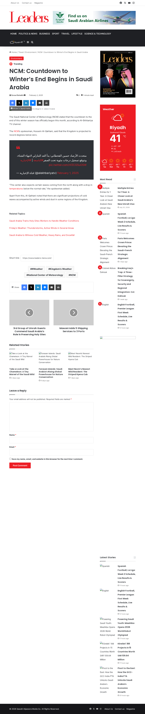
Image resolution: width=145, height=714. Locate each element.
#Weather (37, 268)
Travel (65, 33)
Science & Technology (97, 33)
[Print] (46, 103)
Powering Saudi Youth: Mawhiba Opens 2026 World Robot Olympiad (126, 627)
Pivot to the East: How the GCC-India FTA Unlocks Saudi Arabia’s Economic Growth (126, 680)
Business (44, 33)
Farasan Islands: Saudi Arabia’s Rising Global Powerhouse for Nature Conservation (51, 373)
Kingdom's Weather (61, 268)
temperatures (16, 188)
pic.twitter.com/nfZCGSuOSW (68, 165)
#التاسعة (38, 160)
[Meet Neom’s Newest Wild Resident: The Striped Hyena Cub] (80, 359)
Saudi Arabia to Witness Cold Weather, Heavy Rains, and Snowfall (42, 235)
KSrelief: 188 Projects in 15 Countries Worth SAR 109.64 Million (126, 651)
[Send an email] (24, 95)
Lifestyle (77, 33)
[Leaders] (29, 17)
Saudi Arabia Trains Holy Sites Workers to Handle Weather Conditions (44, 220)
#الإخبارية (25, 160)
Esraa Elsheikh (17, 95)
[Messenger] (33, 103)
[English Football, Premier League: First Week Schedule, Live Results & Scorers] (108, 308)
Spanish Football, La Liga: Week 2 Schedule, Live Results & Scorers (127, 221)
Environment (30, 52)
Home (13, 33)
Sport (55, 33)
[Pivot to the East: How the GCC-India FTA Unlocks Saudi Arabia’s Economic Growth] (108, 680)
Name (12, 435)
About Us (15, 3)
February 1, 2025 (68, 173)
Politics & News (28, 33)
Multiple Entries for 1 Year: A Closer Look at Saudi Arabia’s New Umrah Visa (126, 196)
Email (12, 447)
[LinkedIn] (26, 103)
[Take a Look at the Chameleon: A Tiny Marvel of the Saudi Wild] (22, 359)
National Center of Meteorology (45, 275)
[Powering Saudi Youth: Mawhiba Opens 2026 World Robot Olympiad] (108, 627)
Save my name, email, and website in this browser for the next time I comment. (47, 459)
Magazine (38, 3)
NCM (16, 131)
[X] (19, 103)
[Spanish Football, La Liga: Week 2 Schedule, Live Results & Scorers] (108, 217)
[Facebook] (12, 103)
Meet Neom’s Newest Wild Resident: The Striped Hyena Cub (79, 372)
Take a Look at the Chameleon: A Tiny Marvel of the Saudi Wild (21, 372)
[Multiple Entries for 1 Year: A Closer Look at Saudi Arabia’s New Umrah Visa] (108, 198)
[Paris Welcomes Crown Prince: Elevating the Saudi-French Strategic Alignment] (108, 250)
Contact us (27, 3)
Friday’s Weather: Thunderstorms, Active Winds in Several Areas (41, 228)
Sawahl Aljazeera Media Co (28, 709)
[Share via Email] (39, 103)
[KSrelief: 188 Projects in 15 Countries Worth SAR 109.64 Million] (108, 652)
